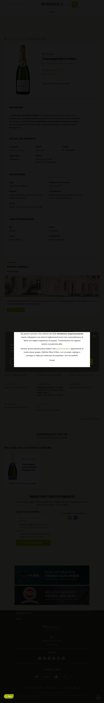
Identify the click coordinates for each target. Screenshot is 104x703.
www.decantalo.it (63, 349)
